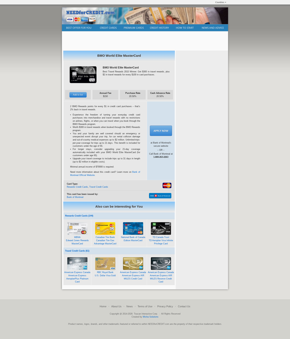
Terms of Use (145, 306)
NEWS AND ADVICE (213, 27)
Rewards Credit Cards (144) (79, 215)
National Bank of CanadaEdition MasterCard (133, 239)
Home (103, 306)
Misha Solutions (150, 317)
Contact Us (184, 306)
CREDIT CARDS (108, 27)
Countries (219, 2)
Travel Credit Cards (98, 187)
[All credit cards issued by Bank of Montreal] (160, 197)
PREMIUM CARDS (134, 27)
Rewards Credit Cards (77, 187)
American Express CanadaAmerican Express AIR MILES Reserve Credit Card (161, 277)
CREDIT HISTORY (159, 27)
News (129, 306)
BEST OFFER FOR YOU (78, 27)
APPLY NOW (161, 130)
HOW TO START (185, 27)
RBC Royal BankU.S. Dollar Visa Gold (105, 274)
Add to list (78, 94)
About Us (116, 306)
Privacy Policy (165, 306)
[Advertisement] (145, 41)
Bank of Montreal (75, 197)
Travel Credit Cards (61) (77, 251)
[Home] (145, 23)
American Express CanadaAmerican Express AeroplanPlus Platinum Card (77, 277)
